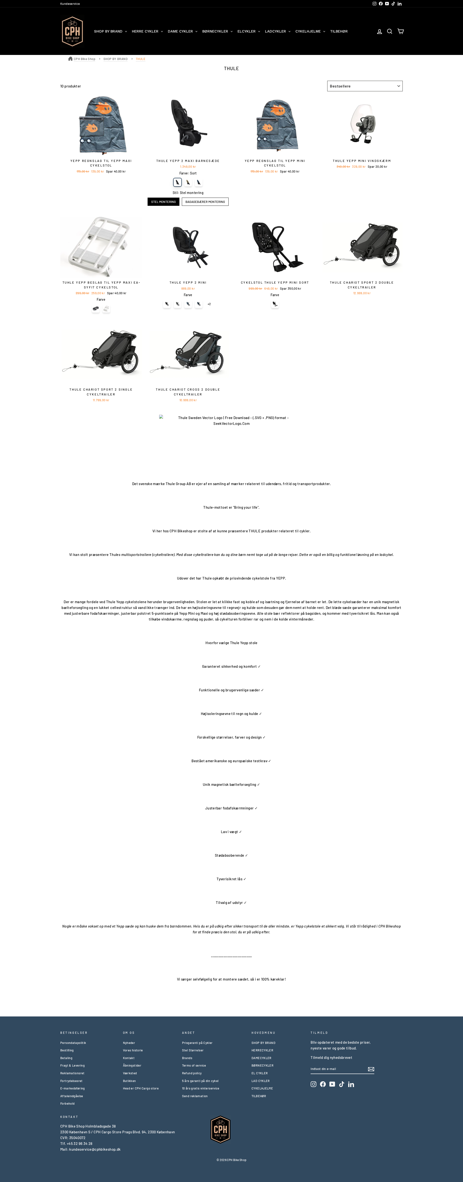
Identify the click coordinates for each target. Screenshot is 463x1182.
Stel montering (163, 202)
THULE (140, 59)
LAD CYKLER (261, 1081)
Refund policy (192, 1073)
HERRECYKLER (262, 1050)
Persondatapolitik (73, 1043)
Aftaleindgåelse (71, 1096)
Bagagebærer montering (205, 202)
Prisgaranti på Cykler (197, 1043)
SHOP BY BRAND (115, 59)
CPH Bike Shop (84, 59)
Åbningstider (132, 1065)
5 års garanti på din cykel (200, 1081)
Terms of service (194, 1065)
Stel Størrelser (193, 1050)
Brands (187, 1058)
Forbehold (67, 1103)
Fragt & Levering (72, 1065)
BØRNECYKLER (262, 1065)
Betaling (66, 1058)
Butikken (129, 1081)
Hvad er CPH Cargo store (141, 1088)
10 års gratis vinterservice (200, 1088)
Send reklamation (195, 1096)
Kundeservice (70, 4)
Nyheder (129, 1043)
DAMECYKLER (262, 1058)
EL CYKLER (260, 1073)
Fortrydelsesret (71, 1081)
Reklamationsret (72, 1073)
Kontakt (129, 1058)
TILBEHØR (259, 1096)
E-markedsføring (72, 1088)
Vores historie (133, 1050)
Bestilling (67, 1050)
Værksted (130, 1073)
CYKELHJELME (262, 1088)
